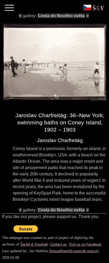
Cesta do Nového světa (61, 15)
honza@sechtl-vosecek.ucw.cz (74, 251)
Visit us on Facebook (85, 244)
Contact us (58, 244)
